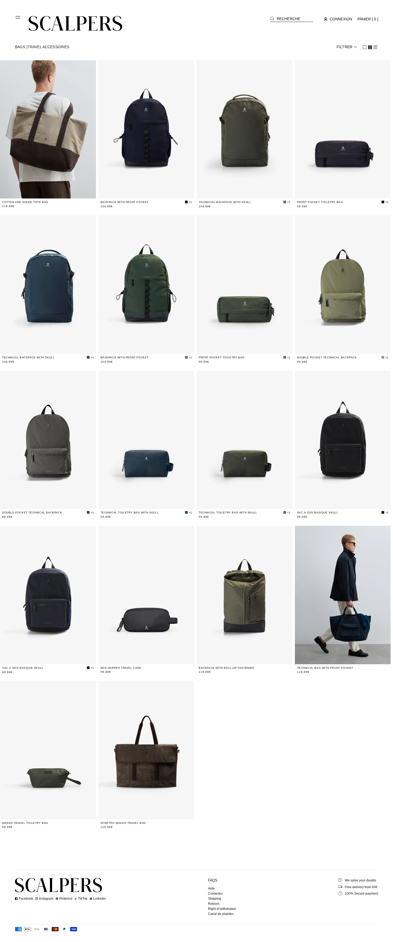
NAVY (147, 657)
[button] (18, 19)
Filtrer (344, 47)
